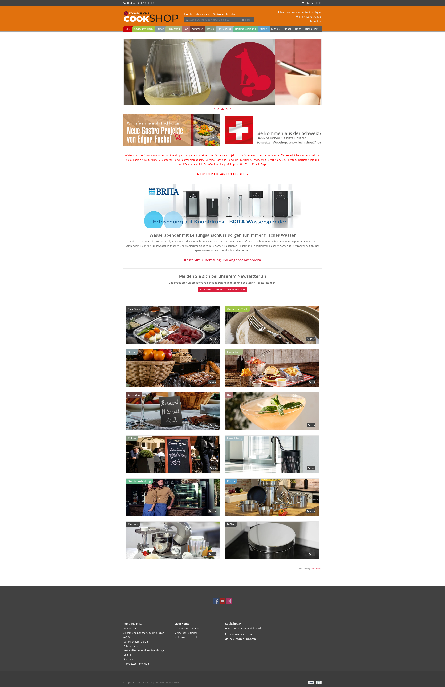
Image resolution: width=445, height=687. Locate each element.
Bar (186, 28)
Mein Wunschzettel (310, 16)
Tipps (298, 28)
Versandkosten (316, 569)
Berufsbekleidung (245, 28)
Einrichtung (224, 28)
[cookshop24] (222, 17)
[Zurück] (130, 72)
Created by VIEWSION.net (167, 682)
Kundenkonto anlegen (187, 628)
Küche (263, 28)
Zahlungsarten (131, 646)
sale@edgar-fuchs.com (243, 639)
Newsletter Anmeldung (136, 663)
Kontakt (317, 21)
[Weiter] (314, 72)
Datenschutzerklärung (136, 641)
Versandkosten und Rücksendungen (144, 650)
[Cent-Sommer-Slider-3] (222, 72)
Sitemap (128, 659)
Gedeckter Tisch (143, 28)
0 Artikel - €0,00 (314, 3)
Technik (275, 28)
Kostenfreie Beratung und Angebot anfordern (222, 260)
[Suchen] (186, 20)
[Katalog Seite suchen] (241, 20)
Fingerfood (173, 28)
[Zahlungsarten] (310, 682)
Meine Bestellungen (186, 632)
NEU (127, 28)
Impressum (130, 628)
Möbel (287, 28)
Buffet (160, 28)
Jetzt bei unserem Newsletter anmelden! (222, 289)
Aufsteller (197, 28)
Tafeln (210, 28)
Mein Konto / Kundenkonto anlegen (301, 12)
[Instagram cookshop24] (229, 601)
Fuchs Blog (311, 28)
